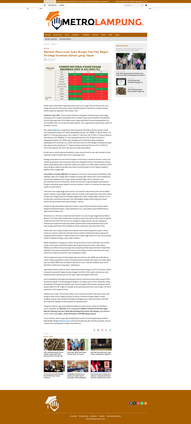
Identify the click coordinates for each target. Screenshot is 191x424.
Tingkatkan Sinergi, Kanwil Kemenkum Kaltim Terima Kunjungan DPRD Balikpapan (76, 376)
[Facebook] (131, 403)
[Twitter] (134, 403)
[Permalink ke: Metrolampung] (45, 60)
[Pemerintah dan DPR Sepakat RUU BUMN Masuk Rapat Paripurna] (54, 366)
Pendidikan (86, 35)
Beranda (48, 35)
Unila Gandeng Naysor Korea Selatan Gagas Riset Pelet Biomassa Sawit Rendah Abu (53, 354)
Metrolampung (52, 59)
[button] (142, 5)
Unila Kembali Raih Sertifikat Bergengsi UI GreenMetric (120, 1)
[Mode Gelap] (146, 5)
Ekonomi (95, 35)
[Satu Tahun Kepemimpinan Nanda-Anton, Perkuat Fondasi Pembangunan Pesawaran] (131, 61)
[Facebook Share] (94, 330)
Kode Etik (73, 416)
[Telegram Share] (106, 330)
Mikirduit (56, 130)
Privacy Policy (83, 416)
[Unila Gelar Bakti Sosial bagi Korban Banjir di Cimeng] (77, 344)
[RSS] (145, 403)
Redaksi (101, 416)
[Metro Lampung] (95, 20)
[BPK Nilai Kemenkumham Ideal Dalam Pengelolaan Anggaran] (101, 344)
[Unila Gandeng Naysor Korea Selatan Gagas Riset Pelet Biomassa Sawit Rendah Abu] (54, 344)
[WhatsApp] (142, 403)
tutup (41, 8)
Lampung (75, 35)
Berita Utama (58, 35)
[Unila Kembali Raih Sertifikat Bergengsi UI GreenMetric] (121, 82)
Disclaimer (93, 416)
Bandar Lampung (51, 39)
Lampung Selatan (65, 39)
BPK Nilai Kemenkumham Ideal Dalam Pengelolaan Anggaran (101, 353)
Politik (110, 35)
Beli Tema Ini (52, 5)
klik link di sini (64, 321)
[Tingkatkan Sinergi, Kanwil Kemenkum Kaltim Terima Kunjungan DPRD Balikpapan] (77, 366)
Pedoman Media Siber (114, 416)
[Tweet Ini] (98, 330)
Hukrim (103, 35)
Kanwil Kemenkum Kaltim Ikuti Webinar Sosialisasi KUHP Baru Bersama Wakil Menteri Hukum (101, 376)
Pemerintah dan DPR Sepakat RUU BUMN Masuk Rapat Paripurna (53, 376)
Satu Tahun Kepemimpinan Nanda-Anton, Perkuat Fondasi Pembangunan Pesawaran (65, 1)
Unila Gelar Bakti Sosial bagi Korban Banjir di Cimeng (76, 353)
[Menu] (45, 5)
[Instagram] (138, 403)
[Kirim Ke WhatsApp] (110, 330)
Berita (67, 35)
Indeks (62, 5)
